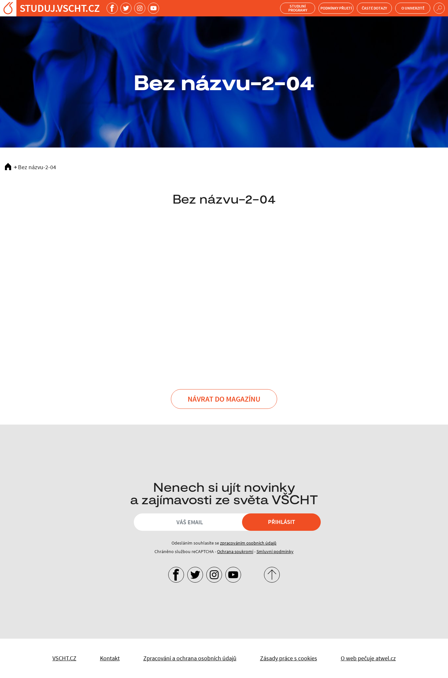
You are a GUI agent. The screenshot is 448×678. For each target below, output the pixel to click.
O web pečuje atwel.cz (368, 658)
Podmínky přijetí (336, 8)
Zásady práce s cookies (288, 658)
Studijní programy (297, 8)
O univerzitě (412, 8)
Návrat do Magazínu (224, 399)
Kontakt (110, 658)
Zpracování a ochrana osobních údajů (189, 658)
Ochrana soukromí (235, 551)
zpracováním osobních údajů (248, 543)
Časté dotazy (374, 8)
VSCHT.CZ (64, 658)
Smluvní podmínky (275, 551)
